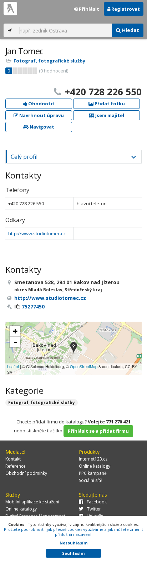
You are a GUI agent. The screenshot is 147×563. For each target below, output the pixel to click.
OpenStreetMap (83, 366)
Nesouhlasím (73, 543)
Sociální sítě (90, 480)
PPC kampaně (93, 473)
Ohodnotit (41, 103)
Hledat (130, 30)
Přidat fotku (109, 103)
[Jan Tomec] (73, 348)
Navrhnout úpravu (41, 115)
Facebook (97, 502)
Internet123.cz (93, 459)
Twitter (94, 509)
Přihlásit (88, 9)
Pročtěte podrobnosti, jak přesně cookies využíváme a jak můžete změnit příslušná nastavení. (73, 532)
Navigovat (41, 127)
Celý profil (24, 157)
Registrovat (125, 9)
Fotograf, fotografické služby (49, 60)
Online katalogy (94, 466)
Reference (15, 466)
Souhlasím (73, 553)
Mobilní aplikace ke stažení (32, 502)
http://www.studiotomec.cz (37, 233)
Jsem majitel (109, 115)
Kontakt (13, 459)
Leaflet (13, 366)
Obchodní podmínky (26, 473)
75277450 (33, 306)
